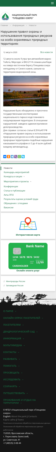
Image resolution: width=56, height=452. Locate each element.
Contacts (32, 416)
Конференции (11, 186)
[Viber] (15, 156)
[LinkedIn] (10, 446)
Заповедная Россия (14, 285)
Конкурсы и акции (13, 176)
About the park (18, 416)
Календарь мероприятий (16, 172)
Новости (32, 25)
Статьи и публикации (14, 190)
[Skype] (23, 156)
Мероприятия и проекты (16, 181)
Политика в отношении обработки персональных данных (26, 423)
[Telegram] (12, 156)
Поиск (20, 419)
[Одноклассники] (8, 156)
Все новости (46, 52)
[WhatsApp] (19, 156)
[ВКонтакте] (4, 156)
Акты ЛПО (9, 194)
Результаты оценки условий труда (21, 199)
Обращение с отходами (16, 203)
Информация (18, 25)
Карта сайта (9, 419)
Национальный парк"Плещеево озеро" (24, 17)
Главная (4, 25)
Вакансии (8, 207)
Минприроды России (15, 281)
